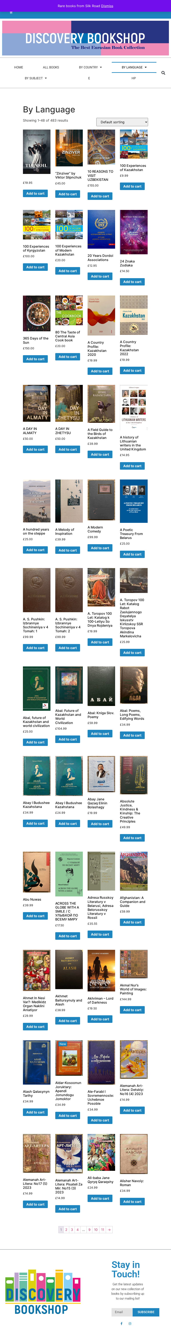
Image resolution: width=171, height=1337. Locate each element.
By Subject (34, 78)
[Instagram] (130, 1324)
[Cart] (11, 12)
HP (134, 78)
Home (18, 67)
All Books (51, 67)
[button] (163, 72)
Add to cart (132, 186)
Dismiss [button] (107, 6)
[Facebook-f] (121, 1324)
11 (102, 1230)
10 (96, 1230)
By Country (88, 67)
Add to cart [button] (35, 193)
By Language (132, 67)
